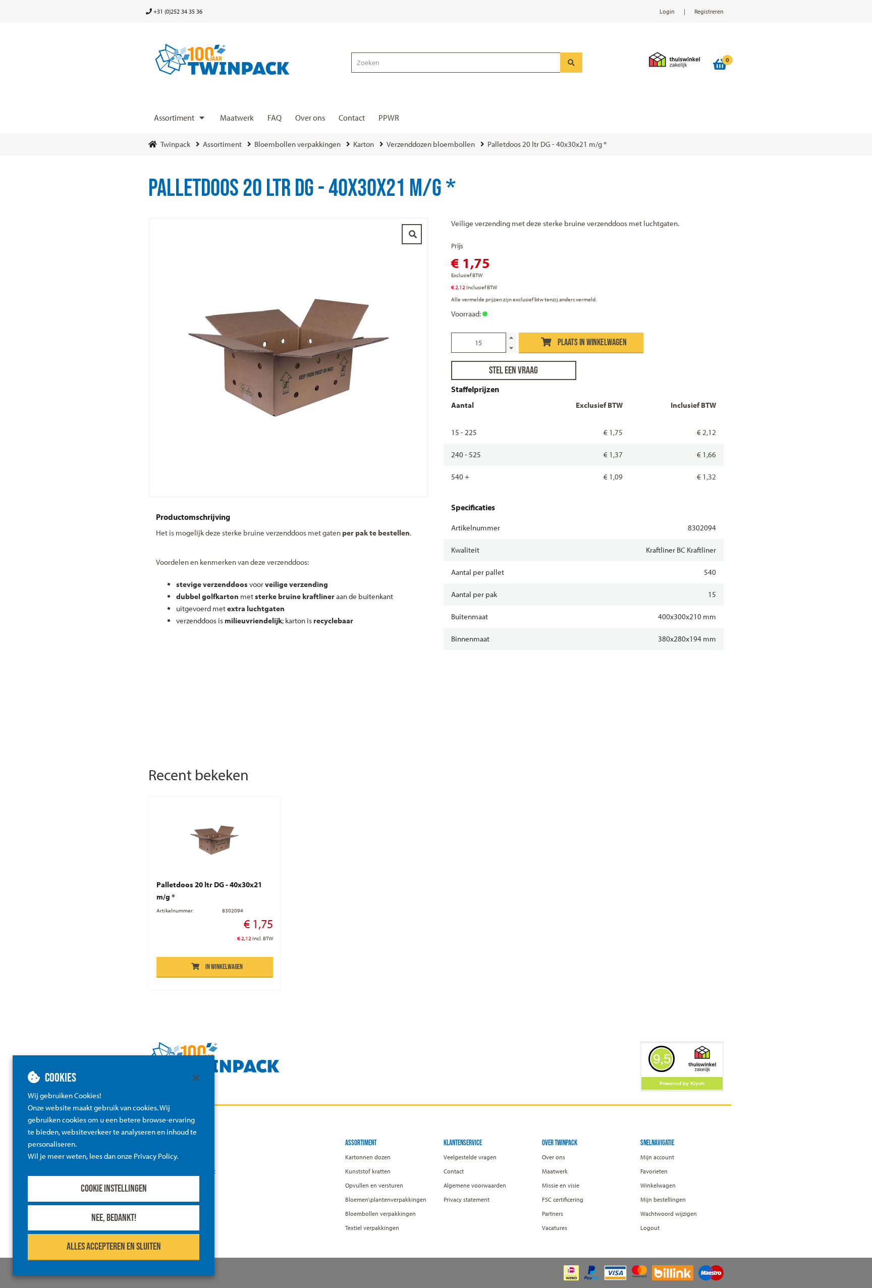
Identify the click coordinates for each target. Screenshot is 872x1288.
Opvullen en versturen (374, 1185)
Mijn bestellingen (663, 1199)
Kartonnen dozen (368, 1157)
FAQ (274, 118)
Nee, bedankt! (113, 1218)
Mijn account (657, 1157)
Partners (552, 1213)
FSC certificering (562, 1199)
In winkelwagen (224, 966)
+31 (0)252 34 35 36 (177, 11)
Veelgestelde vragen (470, 1157)
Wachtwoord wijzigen (668, 1213)
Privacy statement (466, 1199)
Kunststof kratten (368, 1171)
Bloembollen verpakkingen (380, 1213)
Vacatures (554, 1227)
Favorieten (654, 1171)
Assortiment (174, 118)
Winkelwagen (658, 1185)
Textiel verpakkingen (372, 1227)
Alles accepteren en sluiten (114, 1247)
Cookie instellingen (114, 1189)
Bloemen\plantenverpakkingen (385, 1199)
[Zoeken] (571, 62)
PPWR (388, 118)
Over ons (310, 118)
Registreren (709, 11)
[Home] (245, 60)
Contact (352, 118)
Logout (650, 1227)
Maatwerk (237, 118)
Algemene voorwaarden (475, 1185)
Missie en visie (560, 1185)
